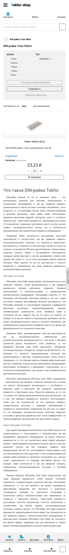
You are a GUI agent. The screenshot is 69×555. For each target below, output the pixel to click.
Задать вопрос (67, 277)
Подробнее (11, 156)
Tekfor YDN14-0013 (34, 141)
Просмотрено (49, 551)
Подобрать (34, 89)
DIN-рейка (46, 59)
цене (24, 106)
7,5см (14, 59)
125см (15, 71)
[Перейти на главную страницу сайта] (25, 5)
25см (14, 75)
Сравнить (8, 551)
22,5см (15, 63)
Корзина (61, 17)
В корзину (34, 177)
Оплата (21, 540)
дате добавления (41, 106)
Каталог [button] (9, 540)
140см (15, 67)
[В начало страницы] (63, 549)
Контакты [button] (8, 17)
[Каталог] (5, 5)
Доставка (34, 540)
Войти (35, 17)
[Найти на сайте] (62, 27)
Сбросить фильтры (35, 95)
